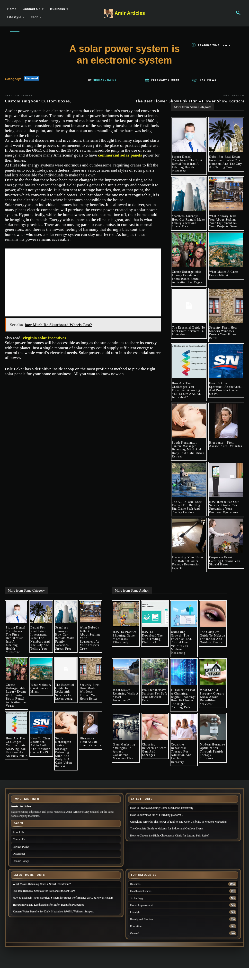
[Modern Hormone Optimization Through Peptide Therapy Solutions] (213, 726)
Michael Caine (104, 80)
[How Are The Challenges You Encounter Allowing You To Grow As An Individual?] (189, 361)
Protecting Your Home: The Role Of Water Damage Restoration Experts (188, 563)
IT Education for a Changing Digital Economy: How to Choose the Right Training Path (183, 698)
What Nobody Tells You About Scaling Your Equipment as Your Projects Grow (223, 221)
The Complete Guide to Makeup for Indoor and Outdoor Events (212, 637)
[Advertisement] (83, 282)
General (31, 78)
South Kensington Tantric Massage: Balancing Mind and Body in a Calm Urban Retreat (188, 449)
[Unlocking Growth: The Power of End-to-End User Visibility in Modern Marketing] (184, 614)
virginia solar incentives (44, 338)
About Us (18, 832)
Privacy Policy (21, 846)
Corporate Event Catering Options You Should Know (224, 561)
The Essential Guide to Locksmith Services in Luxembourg (188, 331)
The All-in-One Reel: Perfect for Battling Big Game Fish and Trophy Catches (187, 507)
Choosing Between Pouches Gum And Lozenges (154, 750)
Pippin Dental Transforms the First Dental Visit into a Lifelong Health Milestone (187, 164)
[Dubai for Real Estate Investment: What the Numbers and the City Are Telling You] (226, 135)
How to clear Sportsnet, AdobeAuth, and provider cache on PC (225, 388)
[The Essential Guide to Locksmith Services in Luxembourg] (189, 306)
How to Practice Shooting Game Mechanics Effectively (124, 637)
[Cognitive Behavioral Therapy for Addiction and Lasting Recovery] (184, 726)
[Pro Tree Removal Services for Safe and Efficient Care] (155, 672)
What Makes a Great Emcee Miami (224, 273)
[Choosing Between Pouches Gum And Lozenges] (155, 726)
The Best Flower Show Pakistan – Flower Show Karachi (189, 101)
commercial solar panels (120, 155)
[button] (238, 13)
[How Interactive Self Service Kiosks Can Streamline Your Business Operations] (226, 480)
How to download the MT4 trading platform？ (152, 637)
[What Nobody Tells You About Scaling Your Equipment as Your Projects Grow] (226, 194)
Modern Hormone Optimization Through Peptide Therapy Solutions (212, 751)
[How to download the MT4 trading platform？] (155, 614)
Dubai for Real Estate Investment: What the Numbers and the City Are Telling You (225, 162)
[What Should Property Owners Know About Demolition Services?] (213, 672)
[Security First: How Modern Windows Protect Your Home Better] (226, 306)
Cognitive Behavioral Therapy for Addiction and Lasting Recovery (181, 753)
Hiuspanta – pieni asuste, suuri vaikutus (225, 444)
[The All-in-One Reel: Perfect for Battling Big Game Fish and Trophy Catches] (189, 480)
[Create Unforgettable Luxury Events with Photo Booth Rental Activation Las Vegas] (189, 250)
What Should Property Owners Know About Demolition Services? (212, 697)
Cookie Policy (21, 861)
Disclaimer (19, 853)
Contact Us (19, 839)
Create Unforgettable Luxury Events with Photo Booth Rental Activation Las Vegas (187, 277)
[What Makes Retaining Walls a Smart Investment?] (126, 672)
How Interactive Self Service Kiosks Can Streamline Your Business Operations (224, 507)
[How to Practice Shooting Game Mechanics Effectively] (126, 614)
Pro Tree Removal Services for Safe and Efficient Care (155, 695)
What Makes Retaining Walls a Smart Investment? (125, 695)
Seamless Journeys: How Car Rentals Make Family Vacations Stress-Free (188, 221)
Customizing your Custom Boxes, (38, 101)
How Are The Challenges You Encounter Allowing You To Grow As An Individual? (186, 390)
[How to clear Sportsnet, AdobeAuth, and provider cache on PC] (226, 361)
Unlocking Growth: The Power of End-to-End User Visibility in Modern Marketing (182, 642)
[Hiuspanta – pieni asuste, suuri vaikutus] (226, 421)
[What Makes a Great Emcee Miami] (226, 250)
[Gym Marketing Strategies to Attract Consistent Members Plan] (126, 726)
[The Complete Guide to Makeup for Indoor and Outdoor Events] (213, 614)
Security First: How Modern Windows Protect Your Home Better (223, 333)
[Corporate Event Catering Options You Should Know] (226, 536)
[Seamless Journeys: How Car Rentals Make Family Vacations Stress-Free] (189, 194)
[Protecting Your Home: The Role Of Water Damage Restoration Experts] (189, 536)
